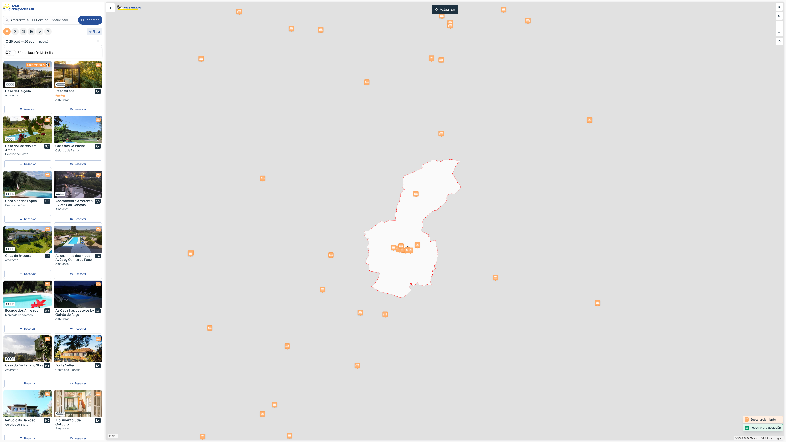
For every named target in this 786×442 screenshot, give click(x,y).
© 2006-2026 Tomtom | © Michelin (754, 438)
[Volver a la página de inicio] (19, 7)
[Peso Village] (78, 74)
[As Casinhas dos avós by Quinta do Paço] (78, 294)
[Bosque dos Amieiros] (27, 294)
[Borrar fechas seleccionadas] (99, 41)
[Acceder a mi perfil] (779, 7)
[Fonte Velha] (78, 348)
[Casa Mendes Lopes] (27, 184)
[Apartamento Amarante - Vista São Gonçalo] (78, 184)
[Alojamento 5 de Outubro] (78, 403)
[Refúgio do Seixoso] (27, 403)
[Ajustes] (779, 16)
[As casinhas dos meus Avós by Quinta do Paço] (78, 239)
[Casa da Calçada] (27, 74)
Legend (779, 438)
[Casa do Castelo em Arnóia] (27, 129)
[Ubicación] (779, 41)
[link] (763, 419)
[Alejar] (779, 32)
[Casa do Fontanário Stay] (27, 348)
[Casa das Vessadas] (78, 129)
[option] (7, 31)
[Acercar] (779, 25)
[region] (445, 221)
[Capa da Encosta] (27, 239)
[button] (495, 277)
